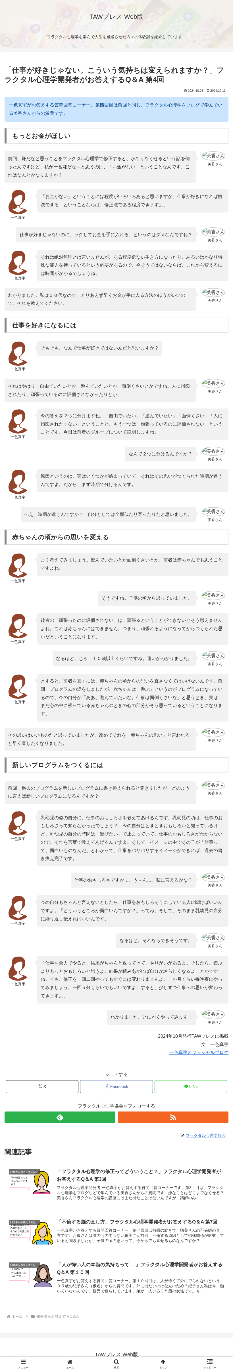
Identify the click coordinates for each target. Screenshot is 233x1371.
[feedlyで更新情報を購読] (60, 1117)
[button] (215, 943)
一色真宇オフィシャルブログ (198, 1052)
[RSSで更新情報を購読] (173, 1117)
